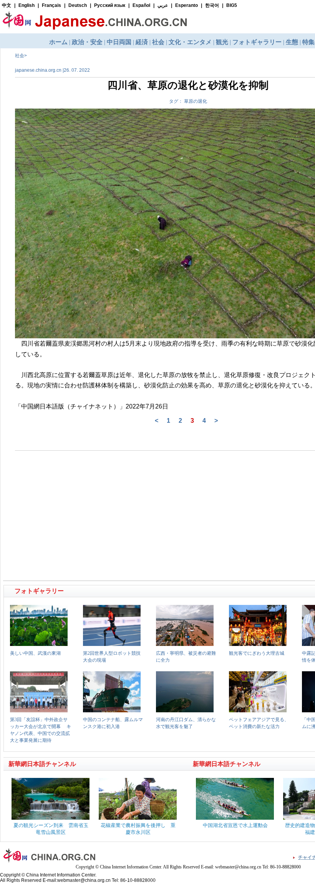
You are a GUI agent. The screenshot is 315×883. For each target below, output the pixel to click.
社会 (19, 55)
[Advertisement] (96, 478)
